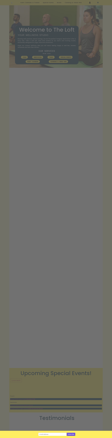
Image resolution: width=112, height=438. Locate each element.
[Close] (110, 432)
